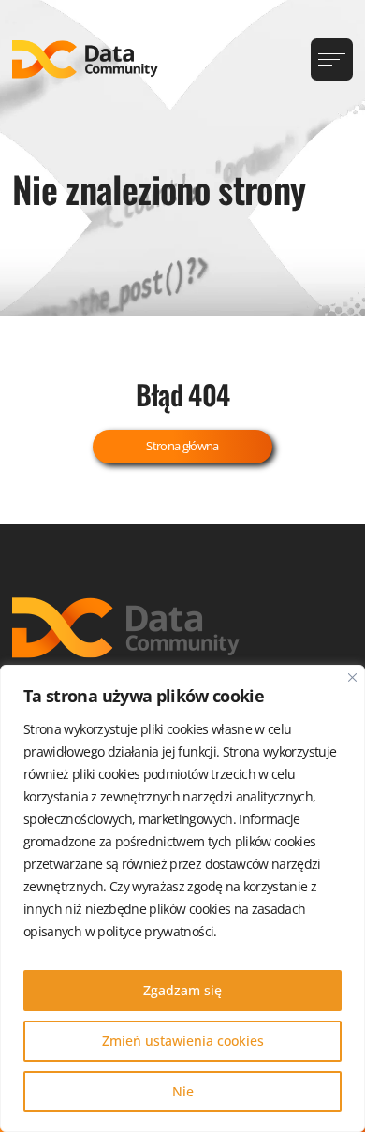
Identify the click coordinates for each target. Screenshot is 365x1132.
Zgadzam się (182, 990)
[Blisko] (352, 677)
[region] (182, 898)
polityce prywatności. (156, 931)
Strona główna (182, 445)
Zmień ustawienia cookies (183, 1041)
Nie (183, 1091)
